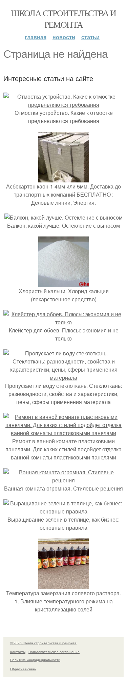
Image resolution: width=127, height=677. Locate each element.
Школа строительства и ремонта (63, 18)
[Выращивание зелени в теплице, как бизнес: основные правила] (63, 511)
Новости (63, 37)
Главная (35, 37)
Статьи (90, 37)
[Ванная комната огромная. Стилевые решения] (63, 480)
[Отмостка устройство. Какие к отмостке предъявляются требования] (63, 104)
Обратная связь (23, 669)
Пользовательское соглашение (54, 651)
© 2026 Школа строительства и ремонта (43, 643)
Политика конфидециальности (35, 659)
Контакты (17, 651)
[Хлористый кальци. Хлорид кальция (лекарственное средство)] (63, 283)
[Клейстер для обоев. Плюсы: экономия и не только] (63, 322)
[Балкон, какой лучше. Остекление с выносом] (63, 217)
